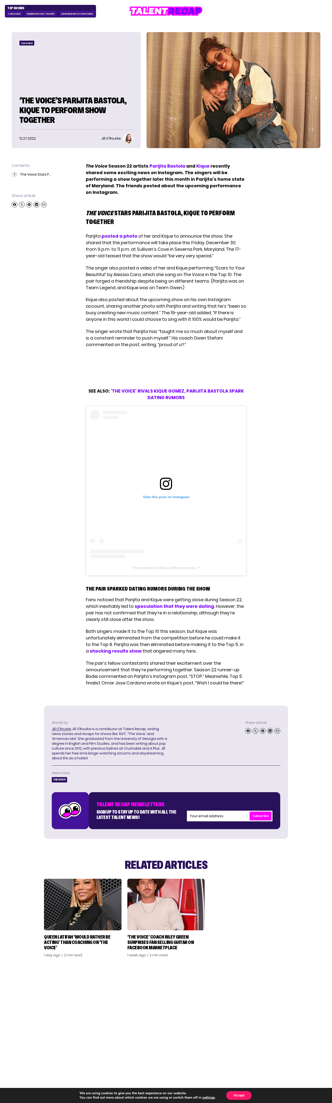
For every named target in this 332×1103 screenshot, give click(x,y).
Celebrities (236, 1012)
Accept (239, 1095)
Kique (203, 166)
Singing (232, 997)
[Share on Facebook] (14, 204)
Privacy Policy (288, 1004)
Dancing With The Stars (77, 13)
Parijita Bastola (167, 166)
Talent (231, 989)
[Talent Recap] (166, 11)
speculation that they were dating (174, 606)
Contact (282, 997)
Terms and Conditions (285, 1015)
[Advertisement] (166, 368)
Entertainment (240, 1004)
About (280, 989)
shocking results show (116, 651)
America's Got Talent (41, 13)
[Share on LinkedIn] (36, 204)
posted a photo (119, 236)
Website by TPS (307, 1047)
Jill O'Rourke (61, 728)
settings (208, 1097)
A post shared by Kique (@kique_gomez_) (166, 568)
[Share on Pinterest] (29, 204)
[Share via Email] (44, 204)
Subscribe (261, 816)
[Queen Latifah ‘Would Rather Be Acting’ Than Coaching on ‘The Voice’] (83, 904)
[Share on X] (22, 204)
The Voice (14, 13)
